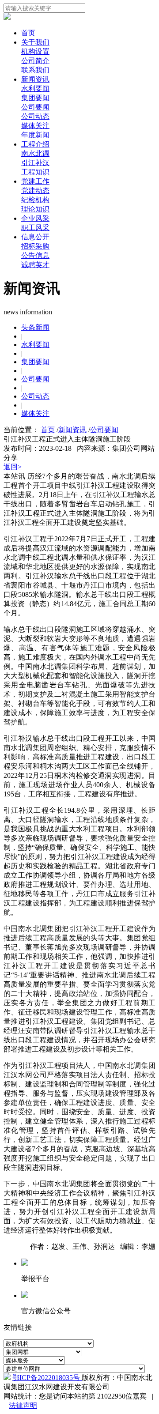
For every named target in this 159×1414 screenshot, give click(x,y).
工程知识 (35, 172)
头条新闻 (35, 327)
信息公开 (35, 237)
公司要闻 (35, 107)
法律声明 (23, 1405)
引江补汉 (35, 162)
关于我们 (35, 42)
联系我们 (35, 70)
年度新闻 (35, 135)
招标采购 (35, 246)
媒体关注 (35, 125)
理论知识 (35, 209)
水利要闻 (35, 88)
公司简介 (35, 60)
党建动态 (35, 190)
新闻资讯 (35, 79)
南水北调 (35, 153)
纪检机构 (35, 200)
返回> (13, 467)
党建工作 (35, 181)
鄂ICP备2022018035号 (47, 1377)
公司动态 (35, 116)
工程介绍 (35, 144)
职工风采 (35, 227)
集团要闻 (35, 98)
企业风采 (35, 218)
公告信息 (35, 255)
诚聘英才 (35, 264)
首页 (28, 33)
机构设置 (35, 51)
